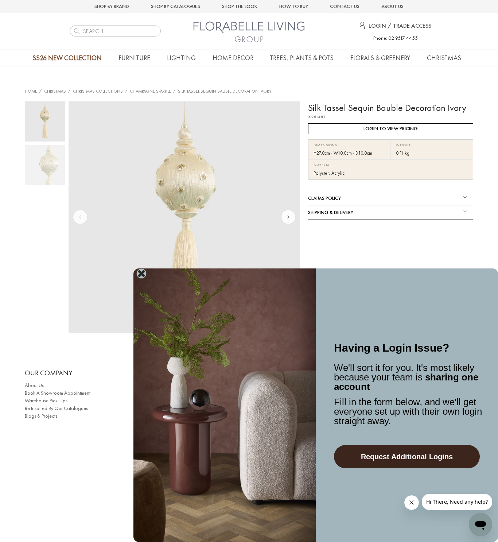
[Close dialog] (141, 273)
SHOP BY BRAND (111, 6)
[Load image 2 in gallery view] (45, 165)
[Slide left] (80, 217)
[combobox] (115, 31)
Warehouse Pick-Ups (46, 400)
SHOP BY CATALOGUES (175, 6)
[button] (134, 58)
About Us (34, 385)
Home (31, 91)
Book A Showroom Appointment (57, 393)
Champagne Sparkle (150, 91)
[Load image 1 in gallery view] (45, 121)
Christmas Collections (98, 91)
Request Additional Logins (407, 457)
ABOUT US (392, 6)
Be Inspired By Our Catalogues (56, 408)
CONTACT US (344, 6)
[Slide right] (288, 217)
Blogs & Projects (41, 416)
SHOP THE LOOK (239, 6)
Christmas (55, 91)
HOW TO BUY (293, 6)
